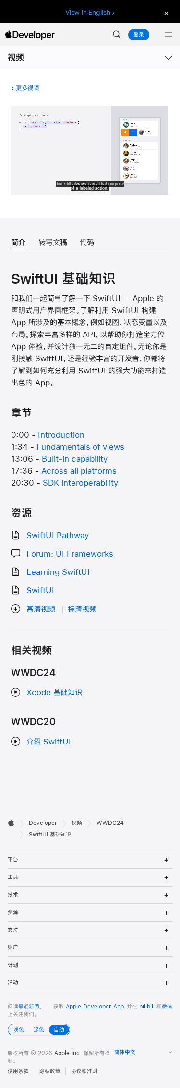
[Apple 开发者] (30, 34)
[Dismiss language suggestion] (165, 12)
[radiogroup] (39, 1029)
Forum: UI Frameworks (69, 553)
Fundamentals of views (80, 446)
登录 (138, 35)
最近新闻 (28, 1006)
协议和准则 (84, 1071)
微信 (167, 1006)
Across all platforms (79, 470)
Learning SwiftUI (58, 572)
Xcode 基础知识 (54, 692)
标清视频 (82, 609)
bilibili (147, 1006)
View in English (87, 12)
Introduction (61, 434)
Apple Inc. (68, 1053)
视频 (16, 57)
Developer (43, 823)
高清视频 (40, 609)
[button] (116, 34)
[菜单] (168, 34)
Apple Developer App (95, 1006)
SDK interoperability (80, 482)
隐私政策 (49, 1071)
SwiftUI (40, 590)
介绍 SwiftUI (48, 741)
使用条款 (18, 1071)
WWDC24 (110, 823)
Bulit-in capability (75, 458)
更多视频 (27, 87)
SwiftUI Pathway (57, 535)
